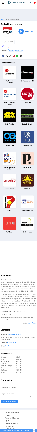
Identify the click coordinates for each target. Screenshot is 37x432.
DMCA (7, 415)
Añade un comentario (9, 401)
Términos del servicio (12, 418)
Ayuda (7, 421)
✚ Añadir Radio (10, 429)
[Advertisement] (18, 13)
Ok (34, 430)
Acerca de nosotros (11, 423)
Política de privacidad (12, 412)
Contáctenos (9, 426)
